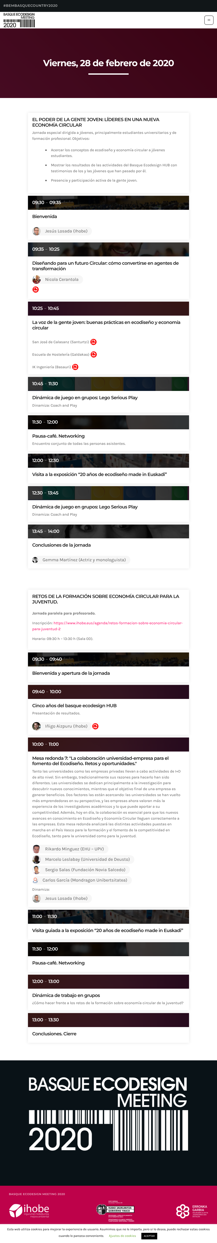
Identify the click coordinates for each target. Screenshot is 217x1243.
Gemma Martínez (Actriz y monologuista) (84, 560)
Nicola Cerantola (62, 279)
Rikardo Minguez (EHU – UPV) (74, 849)
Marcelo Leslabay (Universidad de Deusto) (87, 859)
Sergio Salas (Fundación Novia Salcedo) (85, 869)
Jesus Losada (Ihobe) (66, 898)
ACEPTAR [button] (149, 1236)
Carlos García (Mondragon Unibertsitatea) (85, 880)
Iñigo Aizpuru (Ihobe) (66, 726)
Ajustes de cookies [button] (122, 1236)
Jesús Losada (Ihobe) (66, 231)
